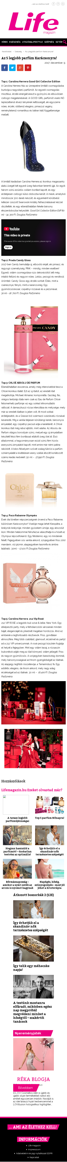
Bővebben (26, 1088)
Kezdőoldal (6, 52)
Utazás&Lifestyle (32, 42)
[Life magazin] (33, 22)
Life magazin (34, 1145)
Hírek (5, 42)
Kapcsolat (34, 1157)
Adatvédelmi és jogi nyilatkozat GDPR (34, 1153)
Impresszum (34, 1149)
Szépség (49, 42)
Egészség (14, 42)
